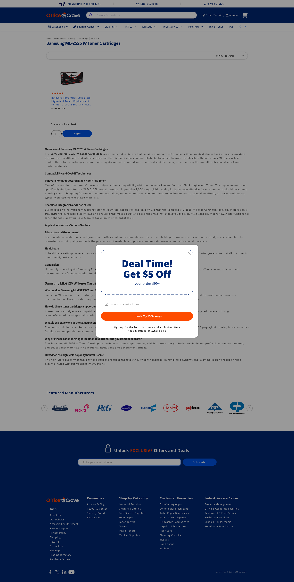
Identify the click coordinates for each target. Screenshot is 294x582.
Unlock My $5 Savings (147, 316)
